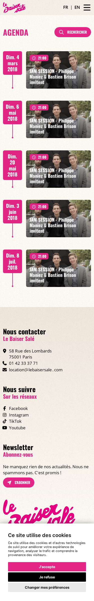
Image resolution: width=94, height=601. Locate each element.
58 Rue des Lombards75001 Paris (30, 354)
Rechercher (76, 32)
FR (65, 7)
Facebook (18, 408)
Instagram (19, 415)
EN (77, 7)
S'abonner (22, 482)
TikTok (15, 421)
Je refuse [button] (47, 577)
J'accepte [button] (47, 567)
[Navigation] (87, 8)
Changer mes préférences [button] (47, 587)
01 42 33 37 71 (23, 363)
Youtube (17, 428)
